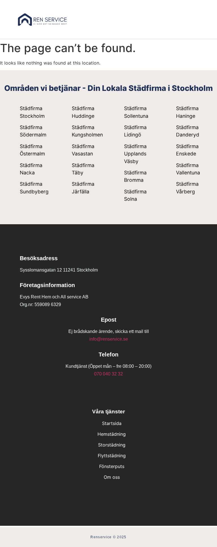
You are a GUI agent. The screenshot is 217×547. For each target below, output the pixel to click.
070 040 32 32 (108, 373)
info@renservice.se (108, 339)
